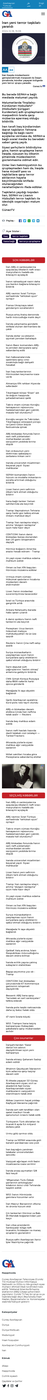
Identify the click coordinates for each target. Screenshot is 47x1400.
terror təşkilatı (20, 236)
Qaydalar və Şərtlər (12, 1381)
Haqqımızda (8, 1371)
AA (5, 70)
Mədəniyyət (8, 1335)
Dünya (5, 1325)
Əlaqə (5, 1366)
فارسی (28, 4)
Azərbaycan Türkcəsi (9, 4)
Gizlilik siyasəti (10, 1376)
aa (11, 70)
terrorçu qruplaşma (29, 241)
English (41, 4)
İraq (6, 236)
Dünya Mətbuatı (10, 1330)
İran (4, 1350)
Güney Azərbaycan (12, 1320)
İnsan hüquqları (10, 1340)
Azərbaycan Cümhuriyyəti (16, 1345)
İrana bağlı (9, 241)
